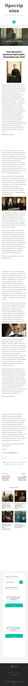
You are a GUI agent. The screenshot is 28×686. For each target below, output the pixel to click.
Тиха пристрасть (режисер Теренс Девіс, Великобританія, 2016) (14, 54)
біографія (7, 462)
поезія (14, 464)
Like (19, 47)
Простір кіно (14, 8)
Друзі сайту (14, 675)
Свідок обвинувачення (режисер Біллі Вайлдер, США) (22, 478)
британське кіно (14, 462)
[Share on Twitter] (3, 458)
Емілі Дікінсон (22, 462)
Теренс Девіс (19, 464)
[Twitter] (16, 666)
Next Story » (24, 473)
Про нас (18, 672)
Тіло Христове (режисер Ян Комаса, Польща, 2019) (20, 526)
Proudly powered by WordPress (10, 681)
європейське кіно (8, 464)
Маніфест (10, 672)
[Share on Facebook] (5, 458)
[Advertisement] (14, 617)
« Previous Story (5, 473)
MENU (14, 21)
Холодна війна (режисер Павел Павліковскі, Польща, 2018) (6, 478)
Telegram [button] (14, 606)
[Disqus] (14, 551)
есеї (15, 47)
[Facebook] (12, 666)
